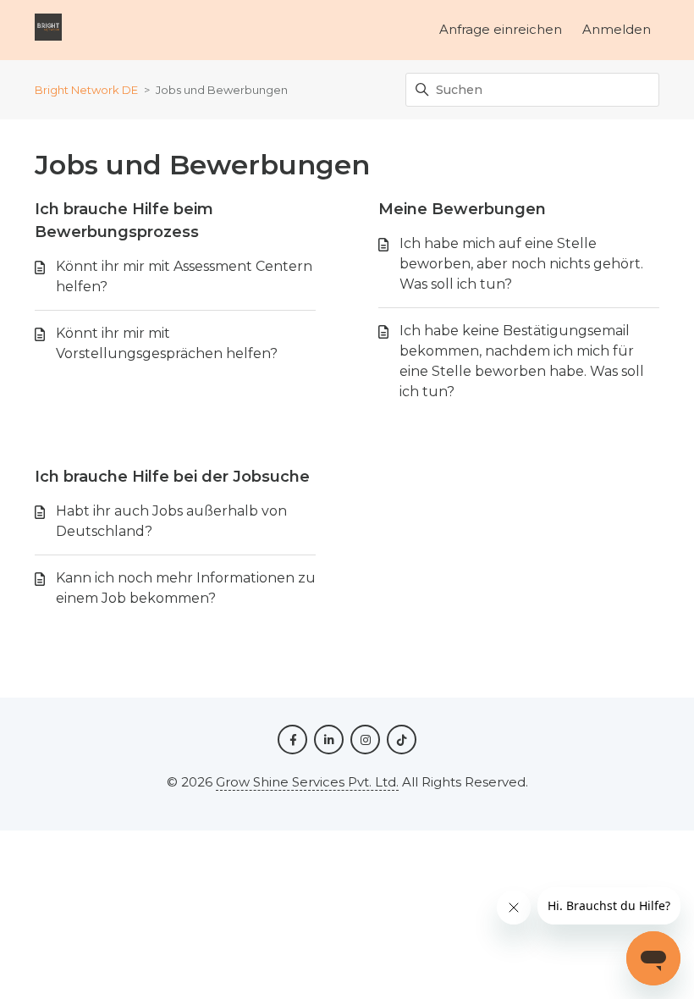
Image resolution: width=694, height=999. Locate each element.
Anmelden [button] (616, 29)
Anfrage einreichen (500, 29)
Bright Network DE (86, 90)
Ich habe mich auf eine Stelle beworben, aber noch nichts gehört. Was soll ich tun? (521, 263)
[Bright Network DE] (48, 30)
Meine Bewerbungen (462, 209)
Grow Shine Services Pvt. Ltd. (307, 782)
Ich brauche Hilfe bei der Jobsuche (172, 476)
